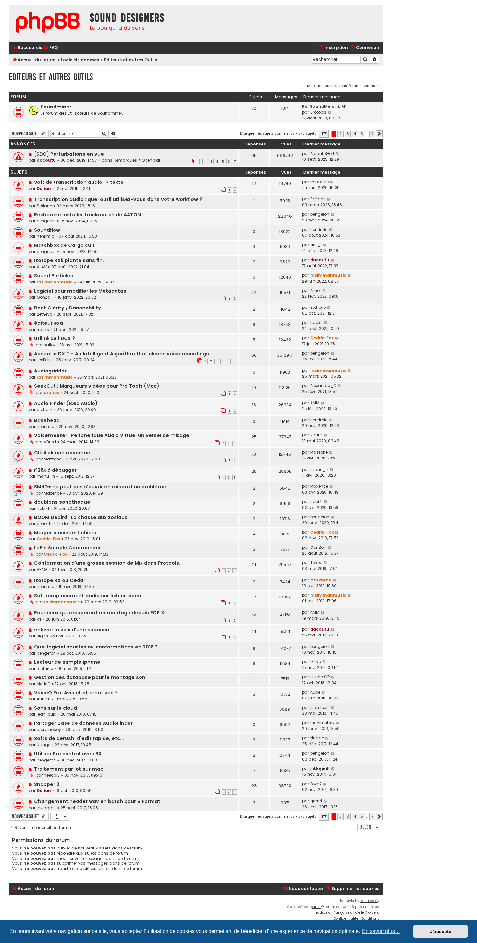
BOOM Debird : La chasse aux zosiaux (80, 517)
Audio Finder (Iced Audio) (66, 403)
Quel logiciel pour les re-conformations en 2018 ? (96, 647)
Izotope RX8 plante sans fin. (69, 260)
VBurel (50, 442)
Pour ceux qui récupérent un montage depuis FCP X (99, 613)
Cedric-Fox (322, 338)
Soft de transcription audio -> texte (79, 182)
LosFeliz (44, 360)
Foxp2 (316, 783)
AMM (314, 403)
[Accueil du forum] (47, 23)
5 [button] (362, 133)
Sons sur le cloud (55, 708)
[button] (324, 134)
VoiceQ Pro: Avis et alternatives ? (76, 692)
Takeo (316, 562)
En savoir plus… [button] (381, 931)
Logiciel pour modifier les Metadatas (80, 291)
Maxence (53, 493)
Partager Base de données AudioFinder (83, 723)
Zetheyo (44, 314)
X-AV (42, 267)
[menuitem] (50, 48)
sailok (49, 344)
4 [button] (355, 133)
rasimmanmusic (55, 282)
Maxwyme (320, 580)
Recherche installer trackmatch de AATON (87, 214)
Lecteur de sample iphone (67, 662)
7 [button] (372, 133)
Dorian (44, 188)
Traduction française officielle (339, 912)
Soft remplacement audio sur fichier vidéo (87, 595)
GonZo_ (45, 297)
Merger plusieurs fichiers (65, 532)
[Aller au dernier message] (338, 154)
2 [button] (340, 133)
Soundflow (47, 230)
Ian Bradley (369, 901)
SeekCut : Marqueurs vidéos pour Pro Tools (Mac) (96, 386)
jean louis (46, 714)
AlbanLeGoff (322, 153)
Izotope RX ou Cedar (59, 580)
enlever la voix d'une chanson (71, 629)
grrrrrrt (316, 801)
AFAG (42, 569)
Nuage (43, 745)
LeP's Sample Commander (67, 548)
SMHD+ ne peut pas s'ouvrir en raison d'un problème (100, 487)
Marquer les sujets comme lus (267, 133)
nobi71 (43, 508)
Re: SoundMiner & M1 (324, 106)
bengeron (46, 221)
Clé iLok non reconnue (62, 452)
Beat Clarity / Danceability (67, 308)
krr (39, 619)
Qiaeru (373, 912)
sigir (41, 636)
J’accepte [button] (440, 931)
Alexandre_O (323, 385)
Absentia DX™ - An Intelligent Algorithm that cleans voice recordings (121, 353)
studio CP (320, 677)
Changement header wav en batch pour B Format (97, 801)
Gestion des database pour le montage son (89, 677)
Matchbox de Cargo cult (64, 245)
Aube (42, 699)
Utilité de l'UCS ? (54, 338)
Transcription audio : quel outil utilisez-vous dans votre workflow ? (118, 199)
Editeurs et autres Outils (51, 77)
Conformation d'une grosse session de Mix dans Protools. (107, 563)
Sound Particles (53, 275)
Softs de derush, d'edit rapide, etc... (79, 738)
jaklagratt (320, 768)
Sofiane (44, 205)
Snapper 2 (46, 784)
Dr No (315, 661)
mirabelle (319, 181)
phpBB (316, 906)
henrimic (45, 236)
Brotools (318, 112)
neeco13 (52, 775)
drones (51, 392)
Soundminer (56, 107)
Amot (315, 290)
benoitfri (45, 523)
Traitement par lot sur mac (68, 769)
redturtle (45, 668)
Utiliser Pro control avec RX (68, 753)
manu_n (46, 476)
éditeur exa (48, 323)
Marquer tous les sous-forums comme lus (345, 85)
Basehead (47, 420)
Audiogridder (50, 371)
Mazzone (52, 459)
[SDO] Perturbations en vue (69, 154)
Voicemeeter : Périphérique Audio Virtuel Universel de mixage (111, 435)
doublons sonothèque (62, 502)
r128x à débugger (55, 470)
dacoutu (46, 160)
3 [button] (348, 133)
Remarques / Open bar (137, 160)
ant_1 (316, 244)
